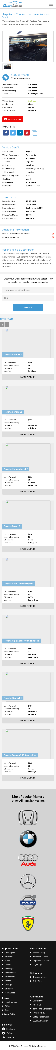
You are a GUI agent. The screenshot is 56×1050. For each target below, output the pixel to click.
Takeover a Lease (40, 956)
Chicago (8, 985)
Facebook (10, 1029)
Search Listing (38, 952)
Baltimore (8, 989)
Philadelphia (9, 976)
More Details (28, 377)
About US (36, 1005)
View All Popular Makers (28, 800)
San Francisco (10, 972)
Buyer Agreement (40, 1021)
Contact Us (37, 1001)
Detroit (7, 964)
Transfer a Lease (39, 977)
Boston (7, 980)
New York (8, 956)
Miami (7, 960)
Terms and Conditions (42, 1009)
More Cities (9, 993)
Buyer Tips (37, 964)
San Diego (9, 968)
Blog (6, 1010)
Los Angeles (9, 952)
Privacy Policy (38, 1013)
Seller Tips (37, 981)
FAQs (7, 1006)
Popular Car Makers (41, 960)
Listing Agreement (40, 1017)
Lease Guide (9, 1014)
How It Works (10, 1002)
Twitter (9, 1033)
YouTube (10, 1037)
